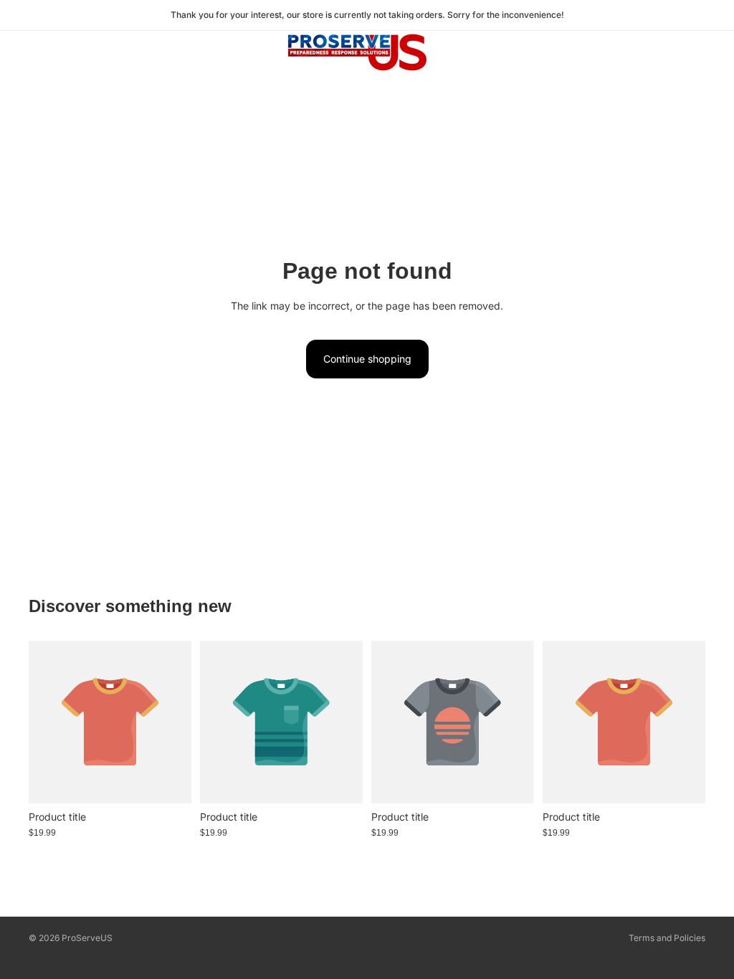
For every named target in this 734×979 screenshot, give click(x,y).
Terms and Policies (667, 937)
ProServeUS (87, 937)
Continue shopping (367, 359)
